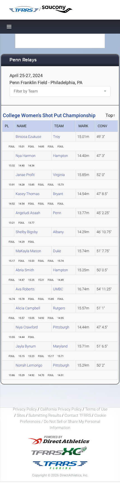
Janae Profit (25, 175)
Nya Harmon (25, 156)
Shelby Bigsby (27, 232)
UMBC (58, 289)
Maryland (60, 346)
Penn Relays (23, 60)
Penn (57, 213)
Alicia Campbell (28, 308)
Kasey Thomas (28, 194)
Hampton (60, 156)
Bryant (58, 194)
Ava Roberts (25, 289)
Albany (58, 232)
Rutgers (59, 308)
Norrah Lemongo (29, 365)
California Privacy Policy (61, 409)
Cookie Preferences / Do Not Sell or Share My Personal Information (63, 421)
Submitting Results (44, 415)
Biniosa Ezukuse (28, 137)
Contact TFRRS (78, 415)
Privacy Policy (25, 409)
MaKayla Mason (28, 251)
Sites (21, 415)
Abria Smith (25, 270)
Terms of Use (96, 409)
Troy (56, 137)
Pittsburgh (61, 327)
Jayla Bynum (26, 346)
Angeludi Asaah (28, 213)
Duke (57, 251)
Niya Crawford (27, 327)
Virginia (59, 175)
